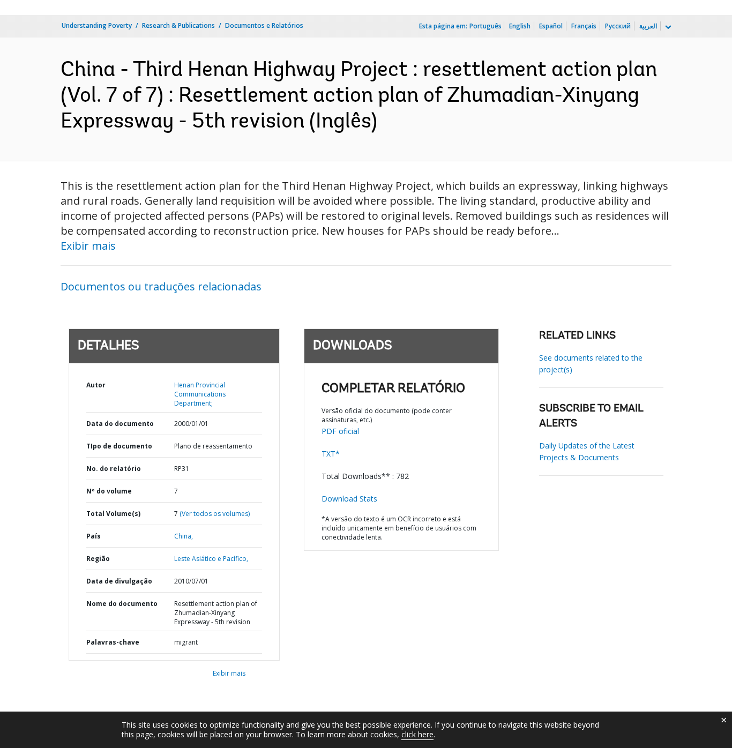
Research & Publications (178, 25)
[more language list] (667, 27)
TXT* (331, 453)
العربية (648, 26)
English (520, 26)
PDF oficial (340, 431)
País (93, 536)
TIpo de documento (119, 446)
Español (551, 26)
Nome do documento (122, 603)
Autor (96, 385)
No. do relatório (113, 468)
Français (583, 26)
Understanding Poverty (97, 25)
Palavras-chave (112, 642)
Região (98, 558)
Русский (618, 26)
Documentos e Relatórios (264, 25)
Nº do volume (109, 491)
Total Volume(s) (113, 513)
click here (417, 734)
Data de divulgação (119, 581)
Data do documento (120, 423)
